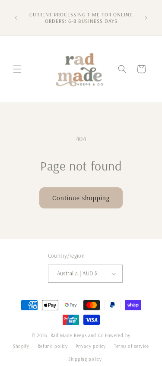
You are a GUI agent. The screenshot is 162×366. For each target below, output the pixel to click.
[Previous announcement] (15, 17)
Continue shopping (81, 198)
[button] (17, 69)
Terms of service (131, 346)
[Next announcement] (146, 17)
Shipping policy (85, 359)
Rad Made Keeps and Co (77, 335)
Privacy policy (91, 346)
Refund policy (53, 346)
